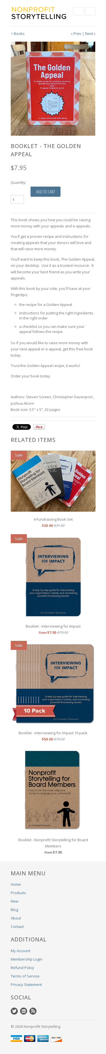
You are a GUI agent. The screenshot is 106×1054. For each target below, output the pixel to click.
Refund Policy (22, 967)
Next (89, 33)
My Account (20, 950)
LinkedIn (23, 1011)
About (16, 918)
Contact (17, 926)
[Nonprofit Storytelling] (39, 13)
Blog (14, 909)
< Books (18, 33)
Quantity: (18, 182)
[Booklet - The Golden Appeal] (53, 88)
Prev (77, 33)
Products (18, 892)
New (14, 901)
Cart (90, 11)
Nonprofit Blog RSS (32, 1011)
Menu (78, 11)
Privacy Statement (26, 984)
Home (16, 884)
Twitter (14, 1011)
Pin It (39, 427)
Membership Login (26, 959)
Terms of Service (25, 976)
